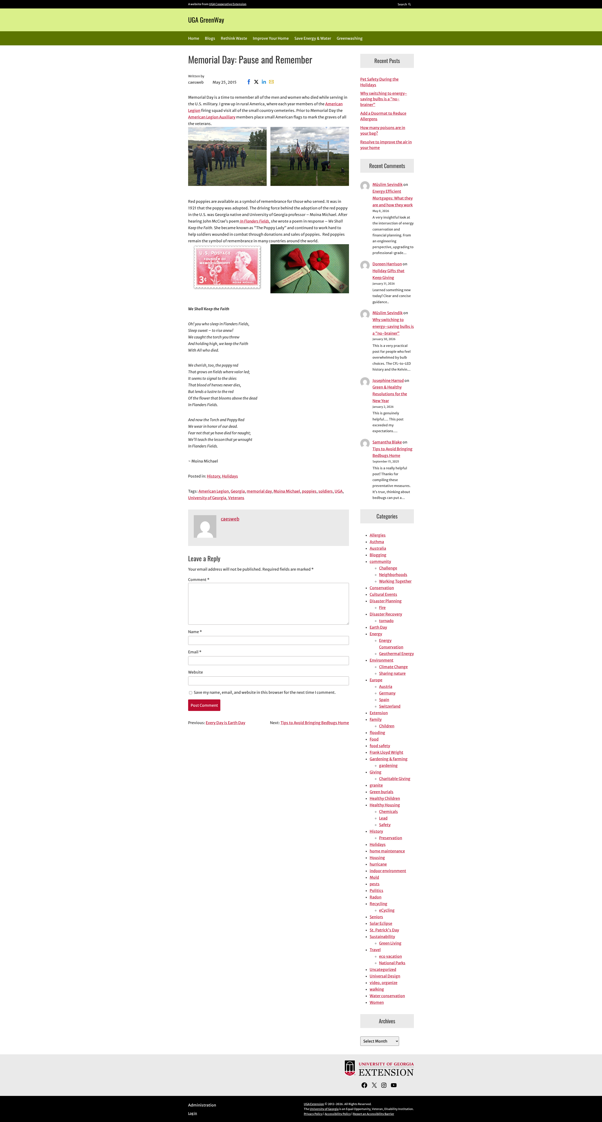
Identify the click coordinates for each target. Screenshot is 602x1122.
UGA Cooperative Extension (227, 4)
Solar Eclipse (381, 923)
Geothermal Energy (396, 653)
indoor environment (388, 870)
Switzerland (389, 706)
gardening (388, 765)
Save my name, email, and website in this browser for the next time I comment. (265, 692)
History (213, 476)
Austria (385, 686)
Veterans (236, 497)
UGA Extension (314, 1104)
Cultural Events (383, 594)
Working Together (395, 581)
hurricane (378, 864)
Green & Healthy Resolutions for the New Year (389, 394)
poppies (309, 491)
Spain (384, 699)
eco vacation (390, 956)
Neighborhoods (393, 574)
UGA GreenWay (206, 19)
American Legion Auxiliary (211, 117)
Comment (199, 579)
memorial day (259, 491)
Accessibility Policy (338, 1114)
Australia (378, 548)
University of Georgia (207, 497)
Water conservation (387, 995)
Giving (375, 772)
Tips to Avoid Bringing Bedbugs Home (315, 722)
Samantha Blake (387, 442)
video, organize (383, 982)
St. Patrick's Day (384, 930)
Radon (375, 897)
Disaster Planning (386, 601)
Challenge (388, 568)
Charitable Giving (394, 778)
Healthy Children (385, 798)
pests (375, 884)
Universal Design (385, 976)
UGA (339, 491)
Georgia (238, 491)
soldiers (325, 491)
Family (376, 719)
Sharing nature (392, 673)
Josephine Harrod (388, 380)
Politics (376, 890)
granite (376, 785)
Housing (377, 857)
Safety (385, 824)
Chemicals (388, 811)
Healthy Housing (385, 805)
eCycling (387, 910)
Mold (374, 877)
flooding (377, 732)
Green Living (390, 943)
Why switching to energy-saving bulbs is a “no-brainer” (383, 99)
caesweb (230, 519)
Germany (387, 693)
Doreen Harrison (387, 264)
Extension (379, 712)
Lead (383, 818)
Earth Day (378, 627)
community (380, 561)
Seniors (376, 916)
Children (386, 726)
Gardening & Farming (389, 759)
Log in (192, 1113)
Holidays (230, 476)
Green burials (381, 791)
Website (195, 672)
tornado (386, 620)
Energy (376, 634)
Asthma (377, 541)
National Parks (392, 963)
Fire (382, 607)
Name (195, 631)
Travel (375, 949)
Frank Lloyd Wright (386, 752)
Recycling (378, 903)
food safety (380, 745)
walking (377, 989)
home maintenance (387, 851)
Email (195, 652)
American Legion (213, 491)
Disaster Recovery (386, 614)
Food (374, 739)
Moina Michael (286, 491)
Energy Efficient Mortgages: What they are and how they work (392, 198)
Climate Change (393, 666)
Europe (376, 680)
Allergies (378, 535)
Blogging (378, 555)
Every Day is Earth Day (225, 722)
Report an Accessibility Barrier (373, 1114)
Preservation (390, 838)
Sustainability (382, 936)
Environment (381, 660)
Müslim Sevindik (387, 184)
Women (377, 1002)
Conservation (382, 587)
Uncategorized (383, 969)
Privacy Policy (313, 1114)
